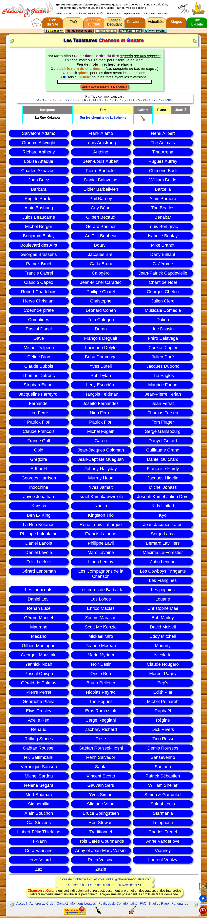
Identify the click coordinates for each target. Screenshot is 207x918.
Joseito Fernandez (101, 403)
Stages (176, 22)
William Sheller (162, 785)
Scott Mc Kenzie (101, 626)
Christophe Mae (162, 608)
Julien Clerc (162, 301)
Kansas (38, 505)
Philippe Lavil (101, 543)
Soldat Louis (163, 803)
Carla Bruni (101, 263)
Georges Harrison (38, 477)
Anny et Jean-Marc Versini (100, 850)
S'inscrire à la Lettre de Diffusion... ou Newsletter (102, 885)
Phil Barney (100, 198)
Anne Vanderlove (163, 841)
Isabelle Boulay (163, 235)
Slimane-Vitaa (100, 803)
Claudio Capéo (38, 282)
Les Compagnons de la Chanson (100, 574)
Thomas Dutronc (38, 375)
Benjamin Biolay (39, 235)
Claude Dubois (38, 366)
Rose (101, 738)
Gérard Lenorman (38, 571)
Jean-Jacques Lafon (163, 524)
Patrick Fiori (38, 422)
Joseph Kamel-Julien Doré (163, 496)
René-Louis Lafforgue (101, 524)
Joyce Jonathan (38, 496)
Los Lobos (101, 599)
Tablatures (135, 22)
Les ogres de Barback (100, 589)
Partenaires (179, 903)
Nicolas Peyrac (100, 692)
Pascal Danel (39, 328)
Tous (168, 100)
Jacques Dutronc (162, 366)
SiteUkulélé (197, 22)
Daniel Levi (39, 599)
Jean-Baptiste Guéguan (101, 459)
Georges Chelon (163, 291)
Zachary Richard (101, 729)
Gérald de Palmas (38, 682)
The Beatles (162, 207)
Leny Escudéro (100, 384)
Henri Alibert (163, 133)
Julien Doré (163, 356)
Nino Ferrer (101, 412)
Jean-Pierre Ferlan (163, 394)
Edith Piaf (162, 692)
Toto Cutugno (101, 319)
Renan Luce (39, 608)
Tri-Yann (39, 841)
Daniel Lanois (38, 543)
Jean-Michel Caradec (100, 282)
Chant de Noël (163, 282)
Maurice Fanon (162, 384)
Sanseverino (163, 757)
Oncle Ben (100, 673)
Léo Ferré (38, 412)
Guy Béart (101, 207)
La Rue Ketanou (39, 524)
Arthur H (39, 468)
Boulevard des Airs (38, 245)
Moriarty (163, 645)
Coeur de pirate (39, 310)
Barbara (38, 189)
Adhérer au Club (41, 903)
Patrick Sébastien (163, 775)
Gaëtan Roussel (38, 748)
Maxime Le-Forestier (163, 552)
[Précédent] (11, 40)
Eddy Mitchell (163, 636)
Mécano (38, 636)
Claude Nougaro (163, 664)
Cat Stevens (39, 822)
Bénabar (162, 217)
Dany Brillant (162, 254)
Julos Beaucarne (38, 217)
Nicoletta (162, 654)
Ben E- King (39, 515)
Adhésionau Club (93, 22)
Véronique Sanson (39, 766)
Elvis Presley (38, 710)
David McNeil (163, 626)
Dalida (162, 319)
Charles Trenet (162, 831)
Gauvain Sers (100, 785)
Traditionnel (100, 831)
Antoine (100, 151)
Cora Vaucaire (39, 850)
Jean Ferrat (163, 403)
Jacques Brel (100, 254)
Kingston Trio (101, 515)
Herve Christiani (38, 301)
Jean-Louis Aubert (100, 161)
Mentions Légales (83, 903)
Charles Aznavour (38, 170)
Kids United (162, 505)
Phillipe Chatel (101, 291)
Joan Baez (38, 179)
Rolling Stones (38, 738)
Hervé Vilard (38, 859)
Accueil (21, 903)
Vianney (163, 850)
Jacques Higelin (162, 477)
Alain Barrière (162, 198)
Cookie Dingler (162, 347)
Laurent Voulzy (162, 859)
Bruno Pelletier (100, 682)
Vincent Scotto (101, 775)
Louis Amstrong (101, 142)
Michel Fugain (100, 431)
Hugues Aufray (162, 161)
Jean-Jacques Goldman (101, 450)
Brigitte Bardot (39, 198)
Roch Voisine (101, 859)
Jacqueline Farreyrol (38, 394)
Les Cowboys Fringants (163, 571)
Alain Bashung (38, 207)
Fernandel (39, 403)
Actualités (156, 22)
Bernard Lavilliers (163, 543)
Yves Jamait (101, 487)
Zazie (100, 869)
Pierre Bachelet (101, 170)
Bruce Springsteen (101, 813)
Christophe (100, 301)
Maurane (38, 626)
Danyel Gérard (163, 440)
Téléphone (162, 822)
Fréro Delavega (163, 338)
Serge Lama (163, 533)
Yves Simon (100, 794)
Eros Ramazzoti (100, 710)
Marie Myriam (101, 654)
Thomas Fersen (163, 412)
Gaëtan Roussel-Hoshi (101, 748)
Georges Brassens (38, 254)
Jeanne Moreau (101, 645)
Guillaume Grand (162, 450)
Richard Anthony (38, 151)
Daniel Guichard (162, 459)
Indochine (38, 487)
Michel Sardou (39, 775)
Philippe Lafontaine (38, 533)
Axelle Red (38, 720)
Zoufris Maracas (100, 617)
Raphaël (163, 710)
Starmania (163, 813)
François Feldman (100, 394)
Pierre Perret (38, 692)
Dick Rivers (163, 729)
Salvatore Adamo (38, 133)
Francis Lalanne (100, 533)
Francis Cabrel (38, 273)
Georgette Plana (39, 701)
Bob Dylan (101, 375)
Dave (39, 338)
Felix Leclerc (38, 561)
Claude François (39, 431)
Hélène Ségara (38, 785)
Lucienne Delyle (100, 347)
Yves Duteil (101, 366)
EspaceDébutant (114, 22)
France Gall (38, 440)
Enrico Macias (101, 608)
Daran (101, 328)
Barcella (163, 189)
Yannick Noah (38, 664)
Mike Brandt (162, 245)
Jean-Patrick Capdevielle (162, 273)
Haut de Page (159, 903)
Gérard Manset (38, 617)
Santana (163, 766)
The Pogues (101, 701)
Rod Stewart (101, 822)
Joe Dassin (163, 328)
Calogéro (101, 273)
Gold (38, 450)
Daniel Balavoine (100, 179)
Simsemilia (38, 803)
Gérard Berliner (101, 226)
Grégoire (38, 459)
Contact (62, 903)
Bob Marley (163, 617)
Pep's (162, 682)
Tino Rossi (162, 738)
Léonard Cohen (101, 310)
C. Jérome (163, 263)
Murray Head (100, 477)
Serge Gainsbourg (163, 431)
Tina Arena (162, 151)
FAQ (73, 22)
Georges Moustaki (38, 654)
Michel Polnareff (162, 701)
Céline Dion (38, 356)
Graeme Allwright (38, 142)
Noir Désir (101, 664)
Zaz (38, 869)
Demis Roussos (162, 748)
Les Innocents (38, 589)
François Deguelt (100, 338)
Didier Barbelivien (100, 189)
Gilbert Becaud (100, 217)
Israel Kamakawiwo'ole (100, 496)
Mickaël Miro (100, 636)
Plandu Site (52, 22)
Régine (163, 720)
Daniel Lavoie (38, 552)
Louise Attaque (38, 161)
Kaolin (101, 505)
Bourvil (101, 245)
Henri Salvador (100, 757)
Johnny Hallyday (100, 468)
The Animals (163, 142)
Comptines (38, 319)
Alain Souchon (38, 813)
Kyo (163, 515)
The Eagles (163, 375)
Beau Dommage (101, 356)
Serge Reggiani (101, 720)
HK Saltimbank (38, 757)
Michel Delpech (39, 347)
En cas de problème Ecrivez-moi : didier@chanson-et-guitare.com (104, 879)
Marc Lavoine (101, 552)
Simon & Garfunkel (162, 794)
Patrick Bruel (38, 263)
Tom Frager (163, 422)
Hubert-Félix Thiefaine (38, 831)
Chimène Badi (163, 170)
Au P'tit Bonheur (101, 235)
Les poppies (163, 589)
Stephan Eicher (39, 384)
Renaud (38, 729)
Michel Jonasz (163, 487)
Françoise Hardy (163, 468)
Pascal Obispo (38, 673)
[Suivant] (195, 40)
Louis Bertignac (163, 226)
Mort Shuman (38, 794)
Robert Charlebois (38, 291)
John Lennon (162, 561)
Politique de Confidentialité (117, 903)
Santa (101, 766)
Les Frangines (163, 580)
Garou (101, 440)
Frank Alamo (100, 133)
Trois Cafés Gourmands (101, 841)
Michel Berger (38, 226)
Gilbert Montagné (38, 645)
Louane (162, 599)
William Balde (162, 179)
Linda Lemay (100, 561)
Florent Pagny (162, 673)
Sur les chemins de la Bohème (103, 117)
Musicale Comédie (163, 310)
